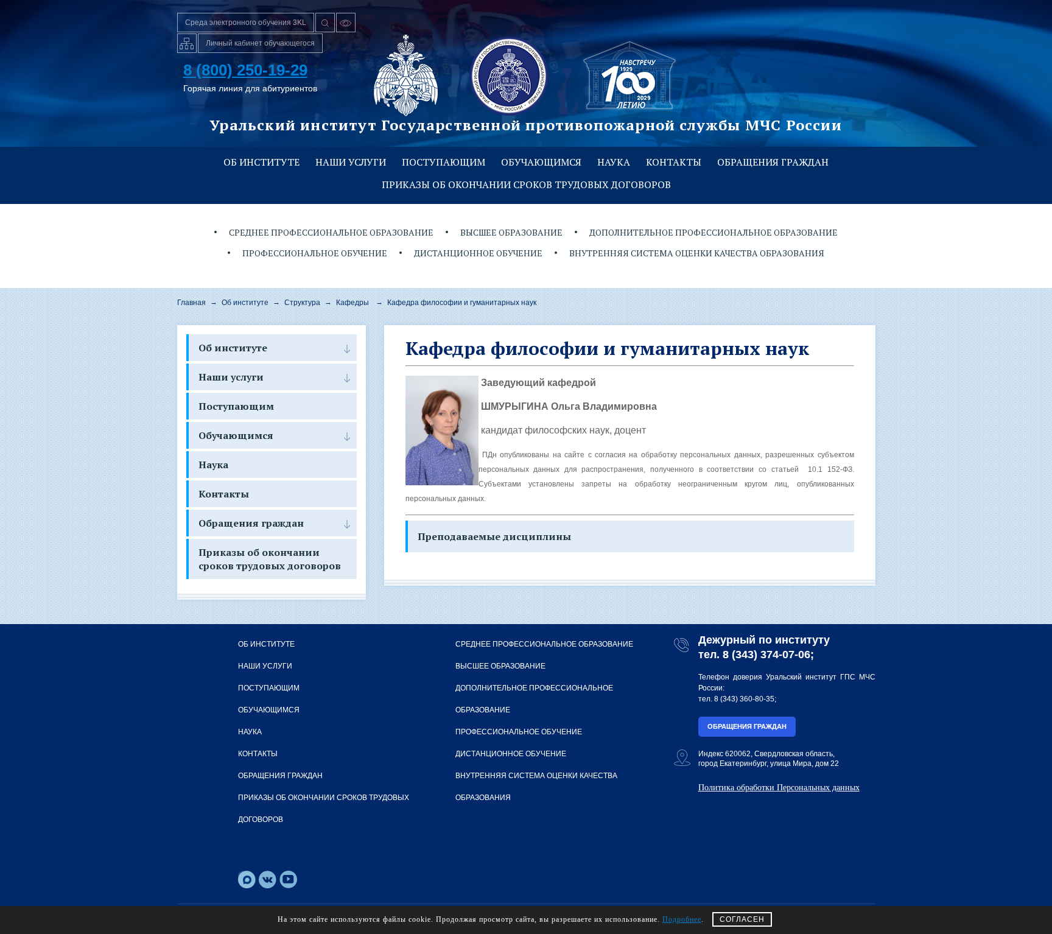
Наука (613, 162)
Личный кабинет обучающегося (260, 43)
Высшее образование (511, 232)
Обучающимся (541, 162)
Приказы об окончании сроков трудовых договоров (526, 184)
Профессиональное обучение (314, 253)
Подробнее (681, 919)
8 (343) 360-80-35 (744, 699)
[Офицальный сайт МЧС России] (406, 75)
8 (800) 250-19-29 (245, 70)
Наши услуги (350, 162)
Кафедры (352, 302)
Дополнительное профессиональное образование (713, 232)
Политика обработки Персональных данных (779, 787)
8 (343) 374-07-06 (766, 654)
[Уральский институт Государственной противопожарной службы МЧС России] (509, 75)
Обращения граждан (773, 162)
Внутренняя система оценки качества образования (696, 253)
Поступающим (443, 162)
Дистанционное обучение (478, 253)
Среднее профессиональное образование (331, 232)
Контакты (673, 162)
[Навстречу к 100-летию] (629, 75)
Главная (191, 302)
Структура (302, 302)
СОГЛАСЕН (742, 919)
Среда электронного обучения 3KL (245, 22)
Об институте (261, 162)
